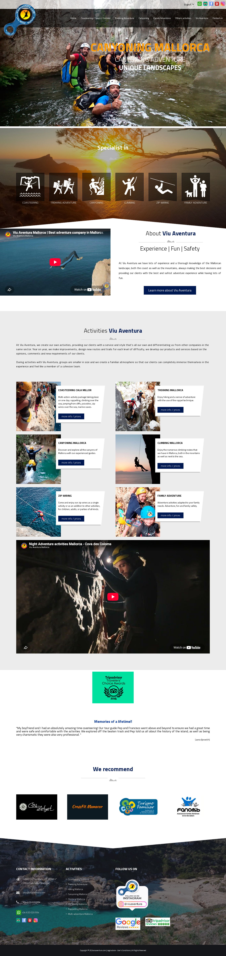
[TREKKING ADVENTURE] (63, 186)
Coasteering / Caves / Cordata (95, 18)
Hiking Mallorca (75, 889)
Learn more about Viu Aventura (170, 290)
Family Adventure (162, 18)
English (188, 4)
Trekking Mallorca (170, 390)
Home (73, 18)
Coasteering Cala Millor (74, 390)
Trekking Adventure (124, 18)
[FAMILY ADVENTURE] (196, 186)
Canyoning (144, 18)
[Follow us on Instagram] (132, 879)
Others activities (183, 18)
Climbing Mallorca (170, 443)
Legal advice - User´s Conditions (118, 950)
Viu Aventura (202, 18)
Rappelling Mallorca (77, 909)
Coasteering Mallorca (78, 879)
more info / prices (71, 416)
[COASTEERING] (30, 186)
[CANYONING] (96, 186)
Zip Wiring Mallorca (77, 904)
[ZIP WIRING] (163, 186)
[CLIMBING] (129, 186)
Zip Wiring (65, 496)
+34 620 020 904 (31, 902)
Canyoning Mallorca (72, 443)
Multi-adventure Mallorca (80, 914)
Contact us (218, 18)
